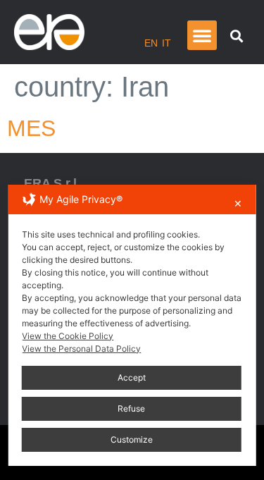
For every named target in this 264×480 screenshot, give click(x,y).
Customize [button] (132, 439)
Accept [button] (132, 377)
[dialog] (132, 325)
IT (166, 43)
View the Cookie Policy (67, 336)
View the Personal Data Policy (81, 348)
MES (31, 128)
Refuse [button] (131, 408)
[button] (202, 35)
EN (151, 43)
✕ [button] (238, 203)
